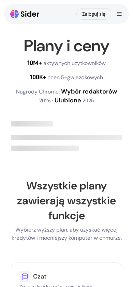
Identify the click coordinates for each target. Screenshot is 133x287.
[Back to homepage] (25, 14)
